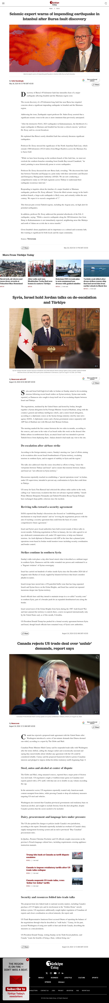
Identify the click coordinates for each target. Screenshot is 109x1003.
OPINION (48, 982)
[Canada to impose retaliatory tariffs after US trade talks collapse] (77, 868)
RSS (77, 990)
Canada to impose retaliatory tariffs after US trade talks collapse (48, 868)
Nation (58, 8)
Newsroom (15, 723)
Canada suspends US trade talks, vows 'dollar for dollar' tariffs (45, 881)
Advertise (70, 990)
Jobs (53, 990)
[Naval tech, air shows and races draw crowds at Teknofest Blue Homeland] (13, 268)
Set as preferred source (92, 80)
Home (50, 8)
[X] (47, 973)
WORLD (41, 977)
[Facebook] (59, 973)
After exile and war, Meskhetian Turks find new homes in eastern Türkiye (40, 281)
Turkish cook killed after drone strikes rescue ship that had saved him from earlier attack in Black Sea (95, 282)
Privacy (60, 990)
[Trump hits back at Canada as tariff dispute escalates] (77, 855)
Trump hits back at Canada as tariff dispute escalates (47, 855)
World (28, 860)
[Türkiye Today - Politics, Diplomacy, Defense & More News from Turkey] (54, 3)
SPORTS (95, 977)
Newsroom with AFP (18, 379)
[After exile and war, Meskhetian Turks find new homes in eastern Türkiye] (40, 268)
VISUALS (61, 982)
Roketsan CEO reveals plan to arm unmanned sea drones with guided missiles (68, 281)
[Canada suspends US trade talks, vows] (77, 881)
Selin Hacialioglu (17, 81)
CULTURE (81, 977)
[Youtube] (55, 973)
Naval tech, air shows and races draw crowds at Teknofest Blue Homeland (11, 281)
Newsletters (33, 990)
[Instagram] (51, 973)
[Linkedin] (62, 973)
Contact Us (44, 990)
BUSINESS (54, 977)
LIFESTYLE (68, 977)
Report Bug (86, 990)
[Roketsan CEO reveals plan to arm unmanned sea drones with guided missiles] (68, 268)
